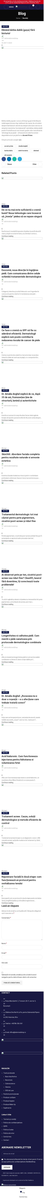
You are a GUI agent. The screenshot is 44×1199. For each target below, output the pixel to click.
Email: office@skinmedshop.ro (15, 1032)
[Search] (38, 7)
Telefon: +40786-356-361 (14, 1023)
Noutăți (5, 873)
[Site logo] (21, 7)
